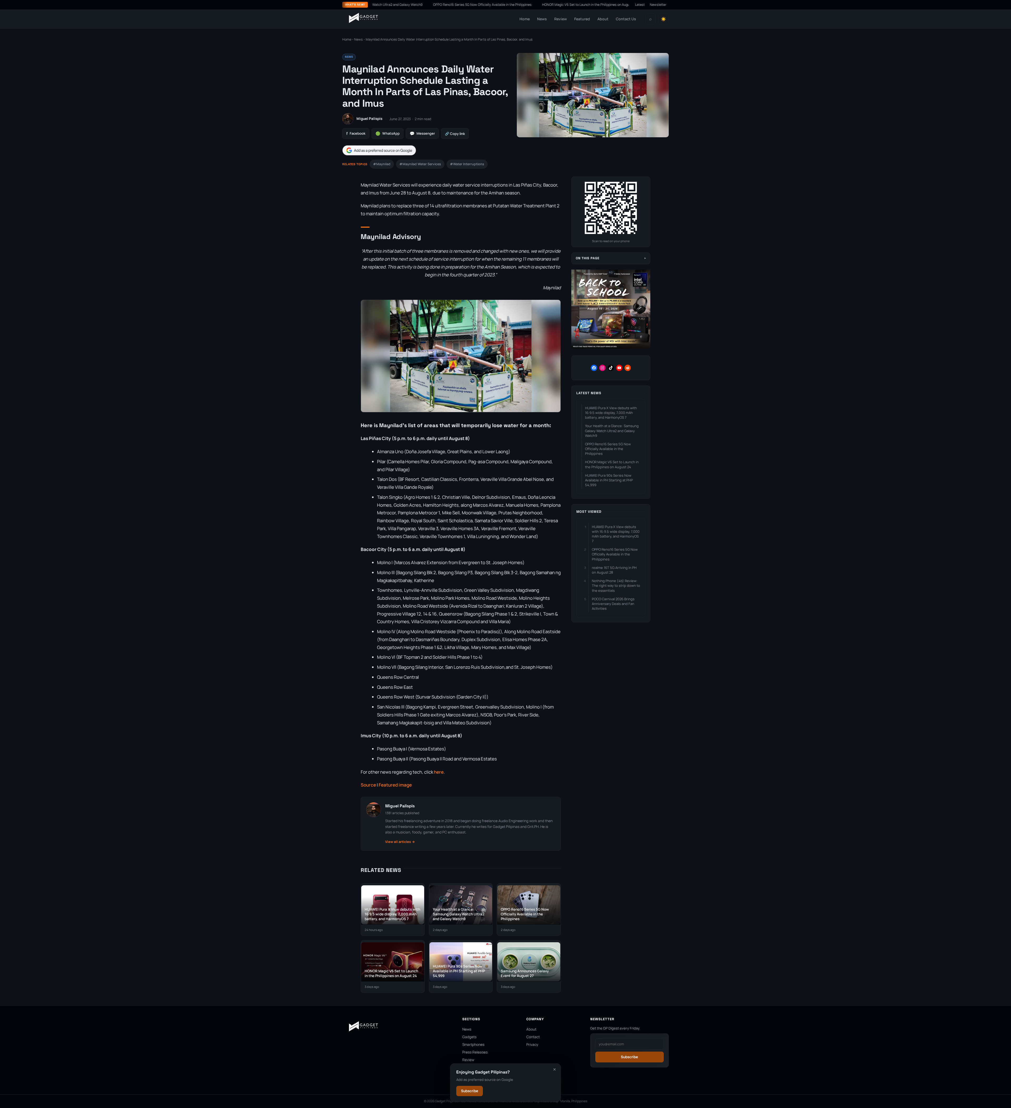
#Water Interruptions (467, 164)
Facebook (355, 133)
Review (560, 18)
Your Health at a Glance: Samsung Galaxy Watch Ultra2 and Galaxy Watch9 (612, 430)
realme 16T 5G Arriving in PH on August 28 (614, 570)
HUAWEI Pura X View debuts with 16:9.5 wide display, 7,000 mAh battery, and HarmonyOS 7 (611, 413)
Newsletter (658, 4)
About (602, 18)
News (542, 18)
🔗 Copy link (455, 133)
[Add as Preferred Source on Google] (379, 150)
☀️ (663, 19)
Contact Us (626, 18)
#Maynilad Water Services (420, 164)
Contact (533, 1036)
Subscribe (469, 1091)
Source (368, 785)
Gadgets (469, 1036)
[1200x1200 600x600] (610, 347)
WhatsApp (387, 133)
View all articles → (400, 841)
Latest (640, 4)
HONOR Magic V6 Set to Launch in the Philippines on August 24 (530, 4)
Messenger (422, 133)
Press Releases (475, 1052)
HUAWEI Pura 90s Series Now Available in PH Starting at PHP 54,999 (609, 480)
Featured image (395, 785)
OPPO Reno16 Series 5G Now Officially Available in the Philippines (423, 4)
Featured (582, 18)
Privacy (532, 1044)
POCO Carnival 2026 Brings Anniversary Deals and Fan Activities (613, 604)
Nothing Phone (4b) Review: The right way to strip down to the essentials (616, 585)
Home (524, 18)
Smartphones (473, 1044)
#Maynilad (381, 164)
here (439, 772)
